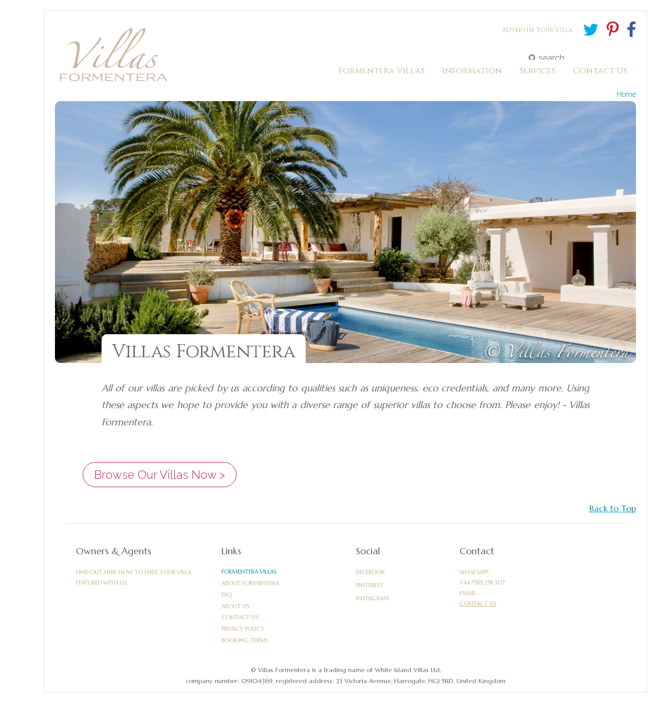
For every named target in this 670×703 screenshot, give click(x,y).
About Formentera (250, 583)
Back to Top (612, 508)
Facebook (370, 572)
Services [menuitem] (537, 73)
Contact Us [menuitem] (600, 73)
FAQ (226, 594)
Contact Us (239, 617)
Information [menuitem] (472, 73)
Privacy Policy (242, 628)
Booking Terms (244, 640)
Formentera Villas (248, 571)
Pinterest (369, 585)
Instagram (372, 598)
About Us (235, 606)
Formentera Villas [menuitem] (382, 73)
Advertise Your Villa (537, 30)
